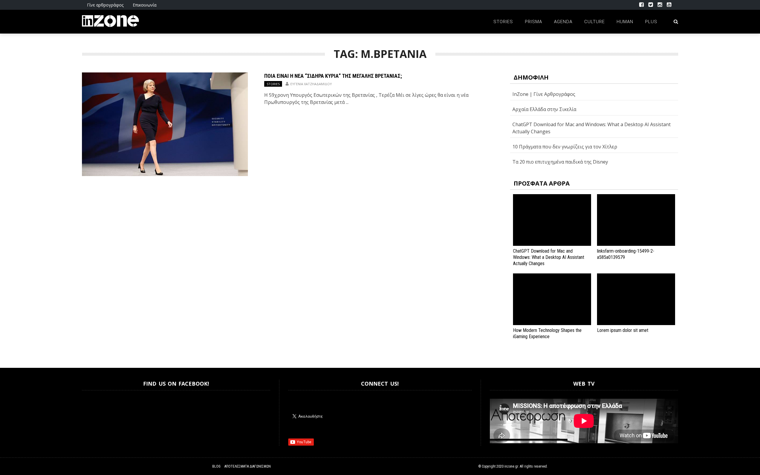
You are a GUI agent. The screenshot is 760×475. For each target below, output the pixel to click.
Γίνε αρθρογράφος (105, 5)
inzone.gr (511, 466)
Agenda (563, 21)
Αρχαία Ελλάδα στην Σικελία (544, 109)
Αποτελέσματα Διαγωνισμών (247, 466)
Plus (651, 21)
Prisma (533, 21)
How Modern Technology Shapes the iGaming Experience (547, 333)
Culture (594, 21)
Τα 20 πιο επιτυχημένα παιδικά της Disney (560, 162)
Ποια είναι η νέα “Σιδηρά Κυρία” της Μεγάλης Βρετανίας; (333, 76)
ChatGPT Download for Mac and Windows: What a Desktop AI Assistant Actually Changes (548, 257)
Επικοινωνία (144, 5)
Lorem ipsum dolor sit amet (622, 330)
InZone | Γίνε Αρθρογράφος (543, 94)
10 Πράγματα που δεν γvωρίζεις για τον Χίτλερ (564, 146)
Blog (216, 466)
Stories (503, 21)
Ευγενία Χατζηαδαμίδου (311, 84)
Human (625, 21)
